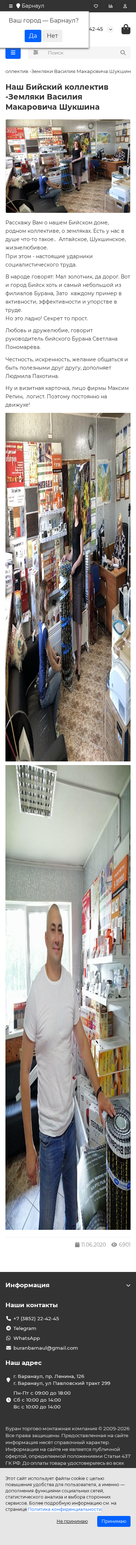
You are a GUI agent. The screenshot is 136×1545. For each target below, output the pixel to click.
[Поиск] (123, 52)
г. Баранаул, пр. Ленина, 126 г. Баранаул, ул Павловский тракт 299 (61, 1379)
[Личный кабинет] (125, 6)
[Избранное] (96, 6)
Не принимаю (72, 1521)
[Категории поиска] (36, 52)
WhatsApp (26, 1338)
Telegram (24, 1328)
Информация (27, 1285)
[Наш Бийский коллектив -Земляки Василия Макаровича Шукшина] (68, 166)
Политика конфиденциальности (65, 1509)
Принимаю (114, 1521)
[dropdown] (10, 6)
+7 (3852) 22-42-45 (36, 1318)
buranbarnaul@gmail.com (45, 1348)
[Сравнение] (110, 6)
